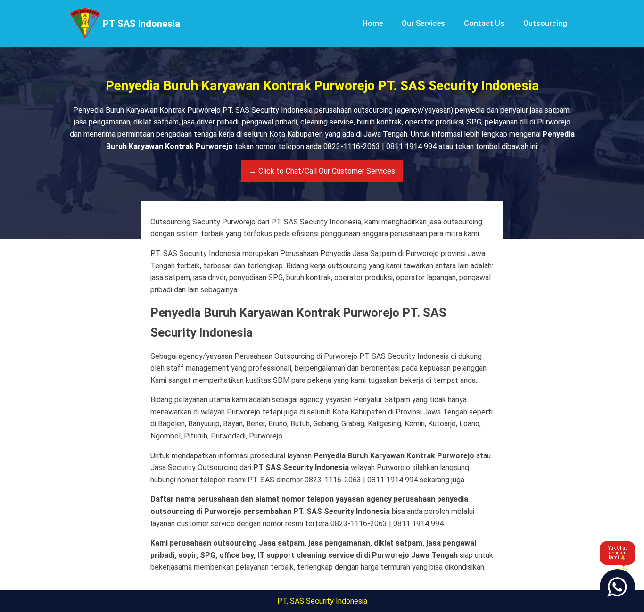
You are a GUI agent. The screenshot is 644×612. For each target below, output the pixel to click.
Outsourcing (545, 23)
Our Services (423, 23)
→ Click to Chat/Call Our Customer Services (322, 170)
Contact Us (484, 23)
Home (373, 23)
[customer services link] (617, 586)
